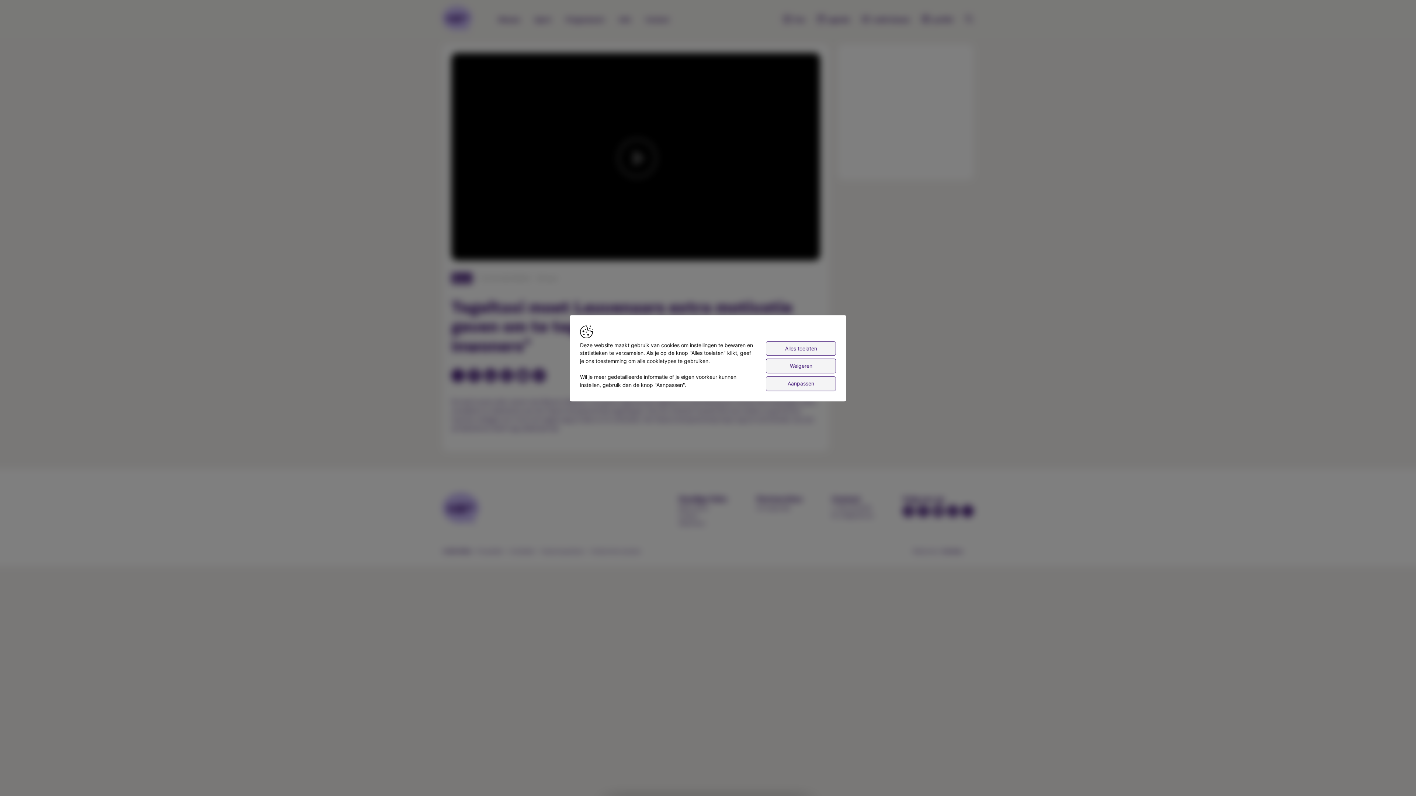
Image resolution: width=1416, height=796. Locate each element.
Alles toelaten (801, 348)
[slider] (636, 237)
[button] (637, 158)
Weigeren (801, 366)
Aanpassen (801, 383)
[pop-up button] (796, 249)
